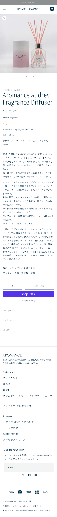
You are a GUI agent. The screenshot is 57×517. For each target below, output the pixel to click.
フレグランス (10, 378)
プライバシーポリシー (21, 506)
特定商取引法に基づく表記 (26, 510)
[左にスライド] (22, 77)
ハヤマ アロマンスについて (18, 422)
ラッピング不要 (11, 272)
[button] (4, 9)
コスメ (7, 384)
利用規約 (6, 506)
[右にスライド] (33, 77)
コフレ (6, 390)
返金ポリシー (38, 506)
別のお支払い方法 (28, 301)
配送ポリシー (8, 510)
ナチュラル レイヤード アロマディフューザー (27, 398)
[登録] (51, 468)
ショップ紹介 (10, 428)
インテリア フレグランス (17, 406)
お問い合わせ (10, 433)
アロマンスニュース (14, 439)
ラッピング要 (28, 272)
